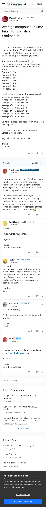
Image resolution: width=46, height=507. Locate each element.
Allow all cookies (22, 501)
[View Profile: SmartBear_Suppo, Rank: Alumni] (5, 223)
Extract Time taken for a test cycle (18, 445)
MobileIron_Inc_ (16, 18)
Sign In (40, 4)
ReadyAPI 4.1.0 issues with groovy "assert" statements (22, 396)
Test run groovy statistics (14, 462)
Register (31, 4)
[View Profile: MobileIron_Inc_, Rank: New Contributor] (5, 19)
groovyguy (17, 401)
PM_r (11, 338)
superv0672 (18, 457)
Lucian (16, 466)
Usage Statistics (10, 454)
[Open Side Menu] (3, 4)
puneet (17, 448)
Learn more (20, 487)
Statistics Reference (17, 353)
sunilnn (12, 260)
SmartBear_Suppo (16, 222)
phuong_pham (21, 423)
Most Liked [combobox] (37, 163)
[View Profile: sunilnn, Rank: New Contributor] (5, 261)
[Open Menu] (42, 11)
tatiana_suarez (20, 412)
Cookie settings (23, 495)
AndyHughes (14, 170)
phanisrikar (13, 303)
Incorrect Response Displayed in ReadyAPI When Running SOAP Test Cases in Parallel (22, 419)
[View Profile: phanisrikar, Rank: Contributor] (5, 304)
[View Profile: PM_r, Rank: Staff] (5, 339)
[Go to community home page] (14, 4)
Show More (24, 428)
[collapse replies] (23, 168)
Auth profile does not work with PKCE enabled (20, 408)
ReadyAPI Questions (11, 11)
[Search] (25, 4)
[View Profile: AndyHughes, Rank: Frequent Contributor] (5, 171)
